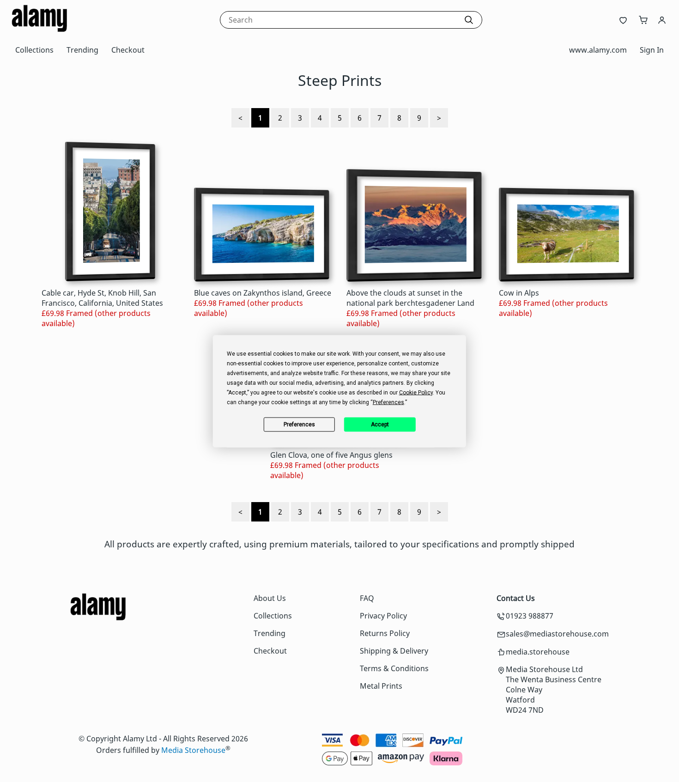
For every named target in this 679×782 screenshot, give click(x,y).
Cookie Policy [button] (416, 392)
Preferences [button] (388, 402)
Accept (380, 424)
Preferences (299, 424)
